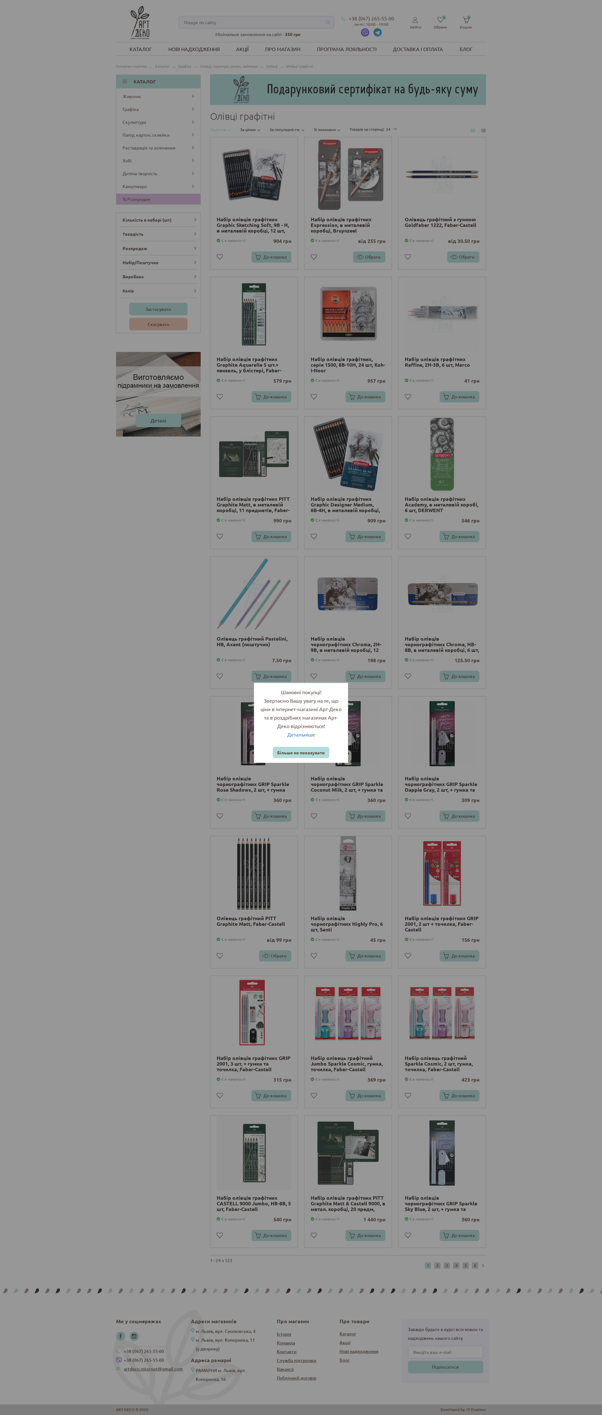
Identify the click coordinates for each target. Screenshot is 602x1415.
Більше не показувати (301, 752)
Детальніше (301, 734)
